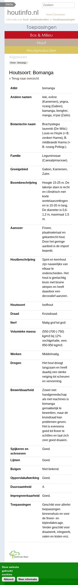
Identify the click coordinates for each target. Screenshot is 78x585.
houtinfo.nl (23, 12)
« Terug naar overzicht (24, 78)
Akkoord (8, 579)
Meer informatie (28, 579)
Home (49, 14)
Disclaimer (59, 14)
